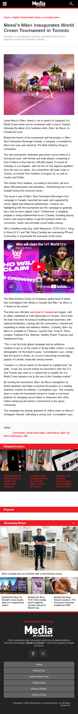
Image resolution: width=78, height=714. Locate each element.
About (39, 664)
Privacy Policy (39, 688)
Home (7, 17)
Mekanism (17, 436)
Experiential (27, 17)
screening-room (50, 17)
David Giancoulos (35, 433)
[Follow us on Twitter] (43, 656)
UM (25, 436)
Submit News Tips (39, 676)
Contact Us (39, 670)
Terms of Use (39, 695)
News (38, 17)
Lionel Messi (53, 433)
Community (18, 433)
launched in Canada (41, 312)
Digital (16, 17)
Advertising (39, 682)
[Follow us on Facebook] (33, 656)
